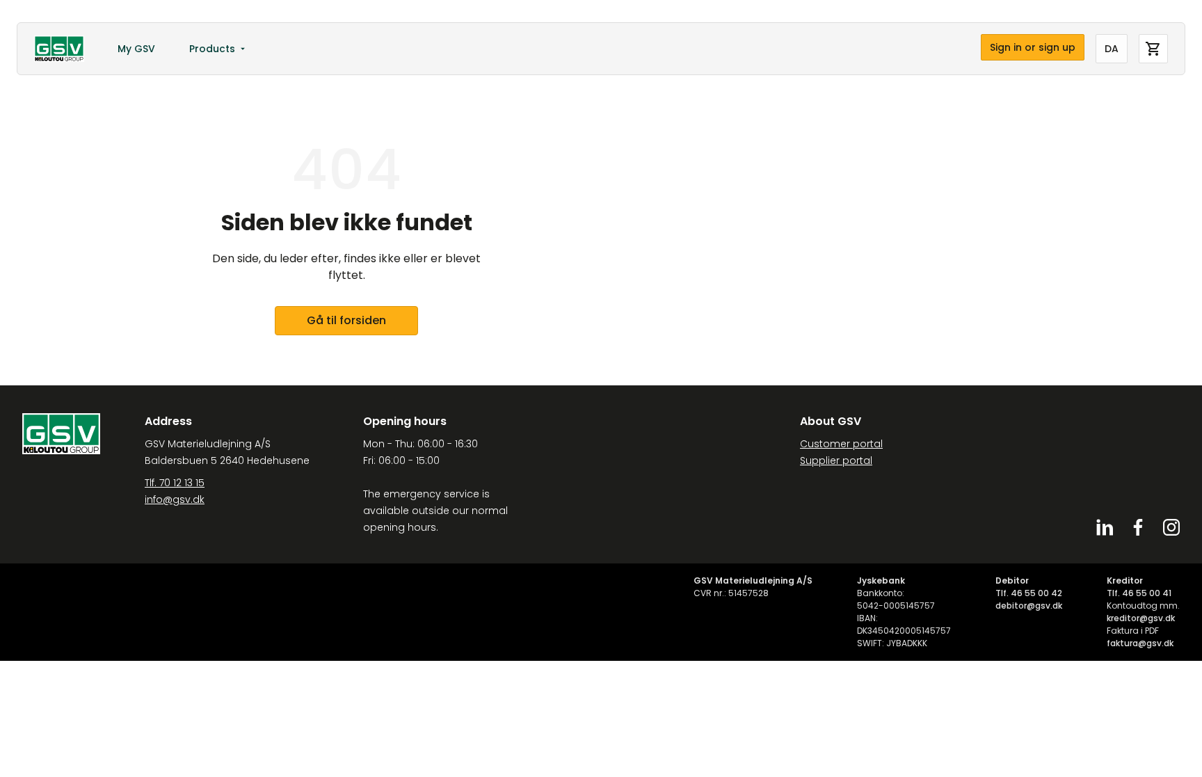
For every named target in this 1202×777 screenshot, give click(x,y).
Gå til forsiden (346, 320)
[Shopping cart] (1153, 48)
